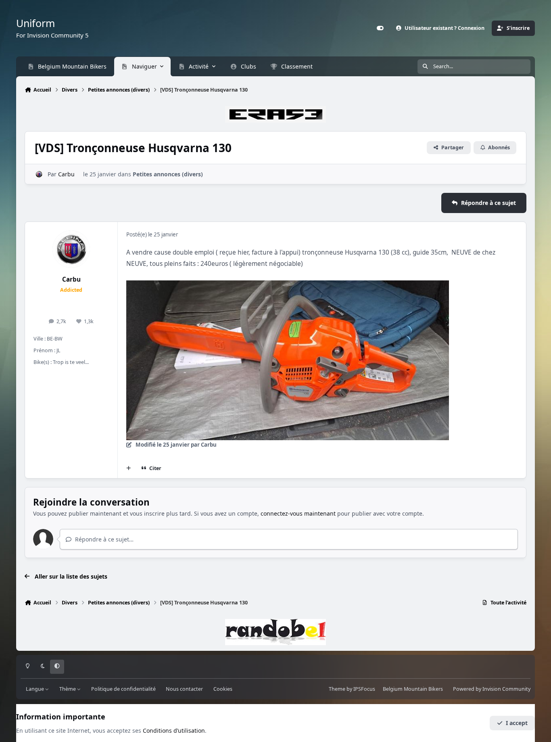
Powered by (491, 689)
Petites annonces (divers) (168, 174)
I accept (517, 723)
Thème (68, 689)
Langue (35, 689)
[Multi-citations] (128, 468)
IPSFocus (364, 689)
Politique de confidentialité (123, 689)
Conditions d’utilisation (174, 730)
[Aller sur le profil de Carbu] (39, 174)
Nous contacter (184, 689)
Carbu (66, 174)
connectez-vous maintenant (298, 513)
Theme (337, 689)
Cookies (222, 689)
